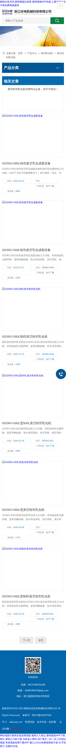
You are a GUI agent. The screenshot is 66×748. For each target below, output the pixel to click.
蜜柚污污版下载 (13, 739)
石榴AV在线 (11, 746)
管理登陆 (29, 722)
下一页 (26, 640)
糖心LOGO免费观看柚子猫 (44, 742)
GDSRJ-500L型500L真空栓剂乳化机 (26, 423)
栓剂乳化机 (47, 53)
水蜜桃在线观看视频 (20, 735)
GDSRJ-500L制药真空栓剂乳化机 (25, 336)
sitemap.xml (15, 722)
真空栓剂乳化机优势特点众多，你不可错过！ (33, 89)
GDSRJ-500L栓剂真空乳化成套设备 (26, 163)
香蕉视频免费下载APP (17, 742)
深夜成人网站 (30, 739)
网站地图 (4, 735)
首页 (20, 53)
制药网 (52, 722)
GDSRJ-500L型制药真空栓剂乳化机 (26, 596)
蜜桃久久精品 (38, 735)
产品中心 (32, 53)
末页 (40, 640)
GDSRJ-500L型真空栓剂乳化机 (23, 509)
